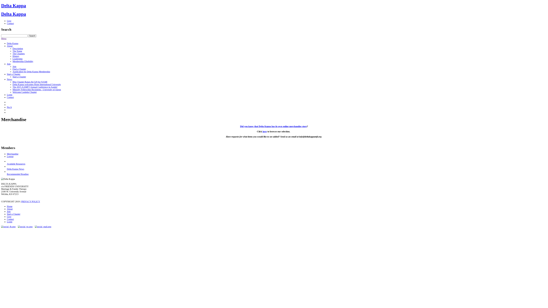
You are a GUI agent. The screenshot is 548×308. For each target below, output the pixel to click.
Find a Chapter (19, 69)
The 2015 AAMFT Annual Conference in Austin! (35, 87)
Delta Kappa (13, 5)
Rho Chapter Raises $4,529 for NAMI (30, 82)
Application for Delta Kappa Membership (31, 71)
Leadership (18, 59)
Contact (10, 23)
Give (9, 21)
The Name (17, 51)
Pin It (9, 107)
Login (9, 95)
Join (9, 64)
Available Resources (16, 164)
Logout (10, 156)
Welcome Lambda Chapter (25, 92)
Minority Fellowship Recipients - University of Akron (37, 89)
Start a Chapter (13, 74)
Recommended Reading (18, 174)
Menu (3, 38)
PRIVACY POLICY (30, 201)
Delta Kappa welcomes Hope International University (37, 84)
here (265, 131)
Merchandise (12, 154)
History (16, 56)
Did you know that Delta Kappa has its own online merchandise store (273, 126)
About (10, 46)
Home (9, 206)
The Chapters (19, 53)
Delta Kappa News (15, 169)
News (9, 79)
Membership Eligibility (23, 61)
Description (18, 48)
